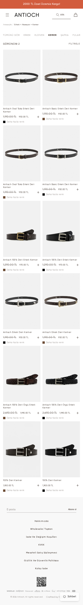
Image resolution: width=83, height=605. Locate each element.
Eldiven (39, 35)
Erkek (27, 35)
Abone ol (72, 509)
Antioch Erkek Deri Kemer (17, 332)
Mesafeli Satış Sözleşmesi (41, 553)
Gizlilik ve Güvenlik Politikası (41, 561)
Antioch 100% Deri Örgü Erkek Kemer (19, 406)
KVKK (41, 545)
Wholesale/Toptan (41, 529)
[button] (7, 15)
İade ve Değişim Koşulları (41, 537)
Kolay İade (41, 568)
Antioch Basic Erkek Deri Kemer (60, 109)
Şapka (65, 35)
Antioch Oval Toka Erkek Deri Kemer (18, 110)
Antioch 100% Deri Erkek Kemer (20, 260)
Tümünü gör (11, 35)
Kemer (52, 35)
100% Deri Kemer (12, 480)
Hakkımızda (42, 521)
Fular (76, 35)
